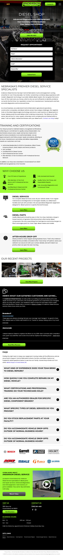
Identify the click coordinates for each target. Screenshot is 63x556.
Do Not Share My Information (18, 551)
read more (56, 336)
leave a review (36, 304)
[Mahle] (24, 461)
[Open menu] (60, 4)
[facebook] (33, 509)
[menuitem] (5, 537)
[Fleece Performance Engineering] (38, 461)
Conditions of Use (29, 551)
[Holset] (53, 452)
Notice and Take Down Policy (40, 551)
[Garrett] (24, 452)
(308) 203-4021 (37, 506)
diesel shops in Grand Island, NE (16, 362)
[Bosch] (9, 452)
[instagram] (35, 509)
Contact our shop (48, 118)
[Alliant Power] (38, 452)
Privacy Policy (7, 551)
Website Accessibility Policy (52, 551)
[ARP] (9, 461)
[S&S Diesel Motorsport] (53, 461)
